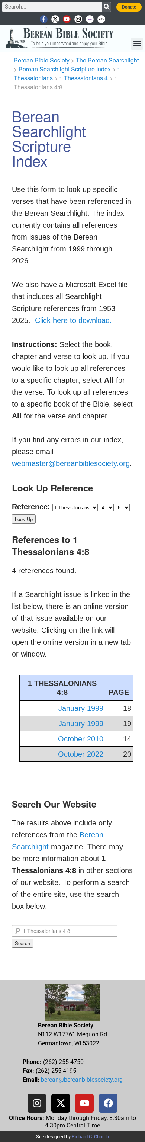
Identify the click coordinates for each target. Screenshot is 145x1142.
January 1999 (80, 708)
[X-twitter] (55, 19)
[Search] (106, 7)
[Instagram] (78, 19)
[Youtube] (67, 19)
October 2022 (80, 754)
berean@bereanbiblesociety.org (82, 1079)
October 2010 (80, 739)
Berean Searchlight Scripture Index (65, 69)
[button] (137, 44)
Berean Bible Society (42, 60)
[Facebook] (108, 1103)
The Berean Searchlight (107, 60)
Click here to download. (73, 320)
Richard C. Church (90, 1136)
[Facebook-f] (44, 19)
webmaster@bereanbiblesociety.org (71, 463)
